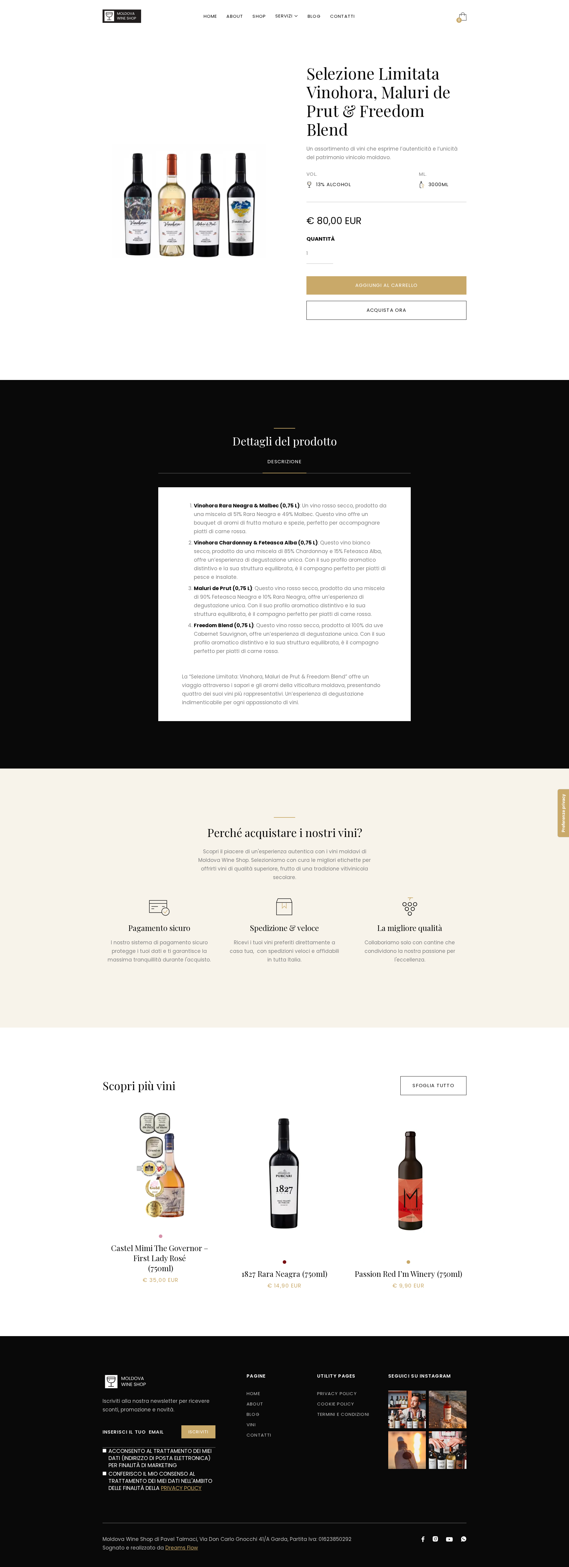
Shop (259, 16)
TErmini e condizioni (343, 1414)
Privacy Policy (181, 1488)
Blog (314, 16)
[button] (286, 16)
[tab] (284, 466)
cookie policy (335, 1404)
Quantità (319, 238)
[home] (122, 16)
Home (210, 16)
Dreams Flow (181, 1547)
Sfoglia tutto (433, 1085)
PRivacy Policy (337, 1393)
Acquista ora (386, 310)
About (234, 16)
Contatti (342, 16)
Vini (251, 1424)
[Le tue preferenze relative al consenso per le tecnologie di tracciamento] (563, 813)
